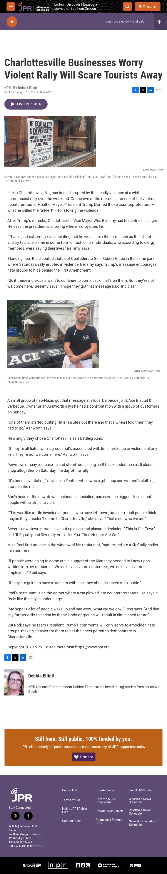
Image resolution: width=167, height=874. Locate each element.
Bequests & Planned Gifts (109, 821)
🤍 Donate (83, 756)
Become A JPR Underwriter (106, 800)
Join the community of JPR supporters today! (112, 747)
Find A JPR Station (141, 790)
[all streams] (160, 21)
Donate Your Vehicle (110, 811)
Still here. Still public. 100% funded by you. (83, 739)
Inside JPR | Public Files (74, 810)
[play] (11, 21)
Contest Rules (71, 821)
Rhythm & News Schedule (140, 811)
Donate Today (105, 790)
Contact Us (69, 790)
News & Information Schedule (142, 823)
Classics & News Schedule (140, 800)
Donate (149, 6)
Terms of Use (71, 800)
